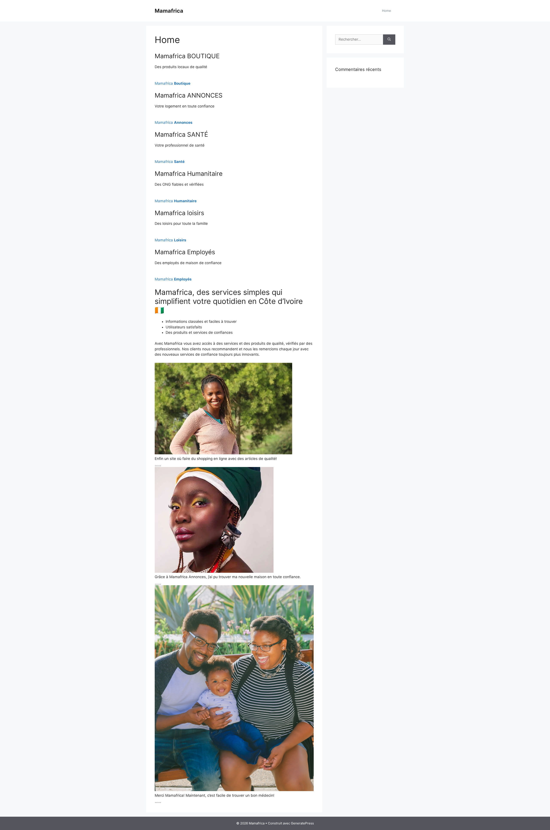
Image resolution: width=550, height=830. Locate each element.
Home (386, 11)
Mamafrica (169, 11)
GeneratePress (302, 823)
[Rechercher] (389, 39)
